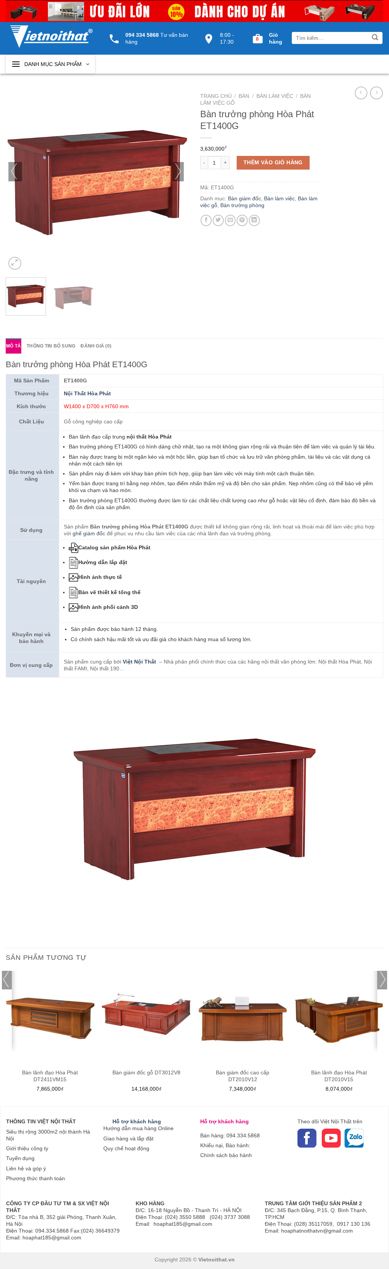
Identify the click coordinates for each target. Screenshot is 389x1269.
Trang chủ (216, 96)
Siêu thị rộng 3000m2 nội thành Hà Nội (48, 1135)
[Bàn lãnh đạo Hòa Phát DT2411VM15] (50, 1015)
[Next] (179, 180)
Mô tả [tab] (13, 346)
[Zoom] (14, 263)
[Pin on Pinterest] (242, 220)
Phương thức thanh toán (35, 1178)
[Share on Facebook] (206, 220)
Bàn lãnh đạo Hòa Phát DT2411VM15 (50, 1075)
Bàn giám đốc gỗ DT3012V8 (146, 1072)
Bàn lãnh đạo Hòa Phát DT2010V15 (339, 1075)
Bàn (244, 96)
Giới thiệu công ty (27, 1148)
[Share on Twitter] (218, 220)
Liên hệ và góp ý (26, 1168)
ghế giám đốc (89, 533)
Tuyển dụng (20, 1158)
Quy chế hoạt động (126, 1148)
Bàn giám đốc (244, 198)
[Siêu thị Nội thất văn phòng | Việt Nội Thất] (51, 33)
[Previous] (15, 180)
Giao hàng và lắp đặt (128, 1138)
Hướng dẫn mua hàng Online (138, 1128)
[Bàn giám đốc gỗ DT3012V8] (146, 1015)
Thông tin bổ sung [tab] (51, 346)
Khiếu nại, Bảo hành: (225, 1145)
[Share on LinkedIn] (254, 220)
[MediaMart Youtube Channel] (321, 1137)
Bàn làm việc (274, 96)
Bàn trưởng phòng (242, 205)
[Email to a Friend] (230, 220)
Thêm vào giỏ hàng (273, 162)
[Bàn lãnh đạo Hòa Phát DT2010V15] (338, 1015)
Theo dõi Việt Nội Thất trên (329, 1121)
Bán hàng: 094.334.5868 (230, 1135)
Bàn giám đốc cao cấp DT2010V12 (242, 1075)
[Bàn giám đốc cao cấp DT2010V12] (242, 1015)
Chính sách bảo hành (226, 1155)
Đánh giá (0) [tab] (96, 346)
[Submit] (375, 38)
